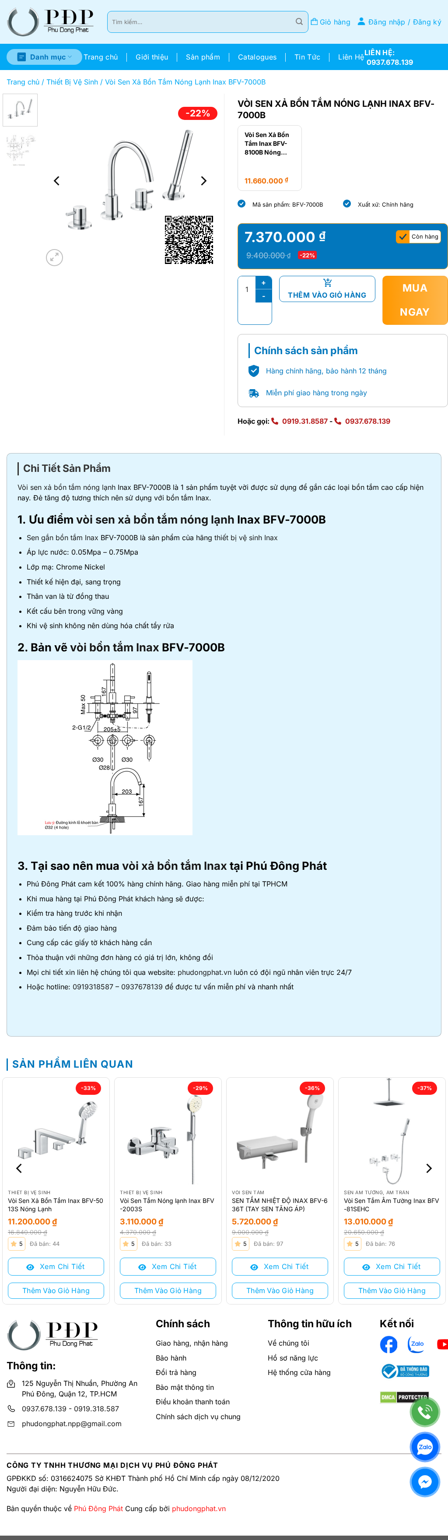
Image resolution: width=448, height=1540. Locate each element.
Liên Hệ (351, 57)
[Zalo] (425, 1447)
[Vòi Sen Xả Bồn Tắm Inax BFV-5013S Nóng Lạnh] (56, 1131)
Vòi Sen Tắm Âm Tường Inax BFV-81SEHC (391, 1204)
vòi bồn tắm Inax (114, 647)
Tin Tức (307, 57)
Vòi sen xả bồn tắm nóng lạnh (67, 487)
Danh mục (48, 57)
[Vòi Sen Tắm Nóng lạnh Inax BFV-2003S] (168, 1131)
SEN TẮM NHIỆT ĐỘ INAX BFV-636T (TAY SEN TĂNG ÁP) (280, 1204)
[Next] (203, 180)
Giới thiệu (152, 57)
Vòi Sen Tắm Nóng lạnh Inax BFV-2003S (167, 1204)
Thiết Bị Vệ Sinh (72, 81)
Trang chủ (101, 57)
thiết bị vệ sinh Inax (246, 537)
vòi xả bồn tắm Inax (174, 865)
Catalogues (257, 57)
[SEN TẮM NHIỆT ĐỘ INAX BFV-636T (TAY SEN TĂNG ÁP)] (280, 1131)
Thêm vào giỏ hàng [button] (56, 1290)
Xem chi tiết (60, 1266)
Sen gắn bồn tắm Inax (62, 537)
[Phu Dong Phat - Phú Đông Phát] (50, 22)
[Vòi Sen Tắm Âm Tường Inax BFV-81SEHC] (392, 1131)
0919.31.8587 (305, 421)
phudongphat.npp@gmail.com (72, 1423)
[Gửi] (299, 21)
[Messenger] (425, 1482)
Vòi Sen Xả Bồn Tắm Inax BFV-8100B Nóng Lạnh (267, 143)
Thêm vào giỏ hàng (327, 295)
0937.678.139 (367, 421)
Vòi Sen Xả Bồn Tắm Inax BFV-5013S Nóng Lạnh (55, 1204)
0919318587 (93, 986)
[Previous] (58, 180)
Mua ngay (415, 300)
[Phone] (425, 1412)
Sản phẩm (203, 57)
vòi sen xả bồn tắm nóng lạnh (155, 519)
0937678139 (142, 986)
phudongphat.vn (204, 972)
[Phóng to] (54, 257)
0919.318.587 (96, 1408)
